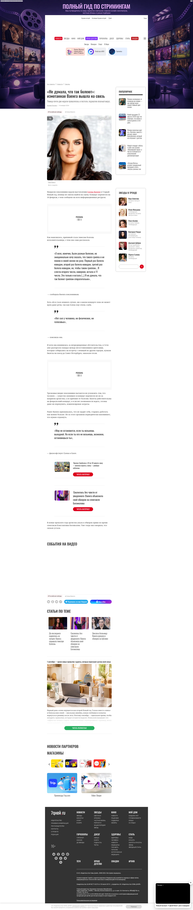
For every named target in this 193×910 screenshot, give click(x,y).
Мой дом (80, 38)
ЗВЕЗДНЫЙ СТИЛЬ (135, 847)
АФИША (96, 838)
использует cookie (78, 906)
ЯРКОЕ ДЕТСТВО (98, 862)
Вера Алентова (133, 198)
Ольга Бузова (133, 220)
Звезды (66, 38)
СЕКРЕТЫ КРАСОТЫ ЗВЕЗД (135, 844)
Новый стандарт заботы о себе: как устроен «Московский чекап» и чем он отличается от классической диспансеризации (135, 151)
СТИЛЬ (132, 834)
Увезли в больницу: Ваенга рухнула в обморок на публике (100, 636)
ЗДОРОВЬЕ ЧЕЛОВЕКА (114, 839)
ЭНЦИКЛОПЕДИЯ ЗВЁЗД (99, 826)
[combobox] (129, 267)
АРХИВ (132, 861)
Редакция (55, 834)
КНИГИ (96, 840)
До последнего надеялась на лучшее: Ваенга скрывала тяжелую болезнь (56, 638)
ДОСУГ (97, 834)
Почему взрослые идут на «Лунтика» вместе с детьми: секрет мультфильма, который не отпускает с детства (134, 134)
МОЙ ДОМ (133, 812)
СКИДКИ (115, 861)
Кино (73, 38)
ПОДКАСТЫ (98, 842)
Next (109, 764)
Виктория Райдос (134, 232)
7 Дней (110, 18)
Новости (58, 38)
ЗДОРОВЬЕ (116, 834)
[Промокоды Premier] (72, 763)
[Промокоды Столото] (58, 763)
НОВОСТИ (81, 812)
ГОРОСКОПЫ (82, 834)
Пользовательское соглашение (87, 900)
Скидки (135, 38)
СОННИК (79, 840)
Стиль (127, 38)
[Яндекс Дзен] (60, 858)
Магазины (55, 753)
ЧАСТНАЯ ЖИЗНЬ (100, 820)
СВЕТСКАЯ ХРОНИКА (97, 817)
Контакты (54, 829)
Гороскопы (103, 38)
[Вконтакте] (53, 854)
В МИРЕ (79, 823)
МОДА (131, 838)
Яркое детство (91, 38)
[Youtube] (63, 854)
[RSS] (60, 862)
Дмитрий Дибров (134, 243)
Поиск (145, 18)
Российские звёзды (55, 112)
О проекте (54, 831)
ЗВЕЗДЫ (79, 815)
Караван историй (85, 18)
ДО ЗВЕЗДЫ (80, 842)
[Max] (67, 854)
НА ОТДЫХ (132, 823)
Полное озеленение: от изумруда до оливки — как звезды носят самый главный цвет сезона (134, 103)
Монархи (93, 44)
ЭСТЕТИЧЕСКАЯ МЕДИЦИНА (116, 853)
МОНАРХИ (80, 818)
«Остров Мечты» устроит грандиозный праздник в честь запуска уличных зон (134, 166)
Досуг (112, 38)
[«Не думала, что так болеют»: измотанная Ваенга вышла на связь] (60, 601)
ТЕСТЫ (96, 845)
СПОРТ (79, 820)
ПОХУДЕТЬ (114, 847)
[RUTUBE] (56, 858)
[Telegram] (65, 858)
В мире (106, 44)
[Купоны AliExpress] (101, 763)
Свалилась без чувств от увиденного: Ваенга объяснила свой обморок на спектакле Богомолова (88, 497)
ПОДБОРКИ (115, 820)
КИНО (113, 812)
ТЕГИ (79, 861)
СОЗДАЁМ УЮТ (134, 815)
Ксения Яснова (52, 105)
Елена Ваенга (70, 112)
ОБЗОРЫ (114, 823)
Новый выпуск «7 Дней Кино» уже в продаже (172, 905)
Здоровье (119, 38)
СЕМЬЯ (131, 820)
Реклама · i (160, 885)
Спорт (100, 44)
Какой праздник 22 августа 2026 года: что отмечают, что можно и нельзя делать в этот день (134, 119)
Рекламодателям (57, 826)
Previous (49, 764)
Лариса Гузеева (134, 254)
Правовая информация (59, 823)
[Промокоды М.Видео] (86, 763)
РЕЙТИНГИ (97, 823)
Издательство (56, 820)
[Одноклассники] (58, 854)
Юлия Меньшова (134, 209)
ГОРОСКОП (80, 838)
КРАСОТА (132, 840)
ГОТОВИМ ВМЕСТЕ (135, 818)
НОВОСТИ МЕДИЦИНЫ (115, 844)
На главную (51, 84)
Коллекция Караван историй (99, 18)
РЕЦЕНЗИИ (115, 818)
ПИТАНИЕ (114, 850)
